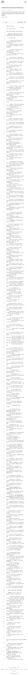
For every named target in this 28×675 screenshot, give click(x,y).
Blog (10, 667)
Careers (21, 669)
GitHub (2, 669)
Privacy (25, 669)
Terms (14, 671)
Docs (18, 667)
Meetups (17, 669)
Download (14, 667)
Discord (6, 669)
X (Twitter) (11, 669)
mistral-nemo (5, 8)
